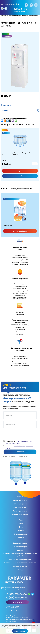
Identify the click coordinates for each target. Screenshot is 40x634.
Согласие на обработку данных (20, 559)
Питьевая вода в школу (20, 514)
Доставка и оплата (20, 543)
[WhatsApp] (16, 121)
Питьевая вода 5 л (20, 504)
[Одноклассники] (5, 121)
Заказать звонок (17, 602)
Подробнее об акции (20, 231)
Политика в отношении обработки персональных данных (20, 555)
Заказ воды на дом (20, 511)
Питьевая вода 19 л (20, 500)
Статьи (20, 570)
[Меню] (2, 5)
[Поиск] (26, 5)
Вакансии (20, 550)
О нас (21, 527)
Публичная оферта (20, 566)
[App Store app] (5, 8)
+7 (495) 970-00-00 (16, 597)
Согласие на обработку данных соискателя (20, 563)
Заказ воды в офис (20, 507)
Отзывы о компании (21, 534)
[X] (10, 121)
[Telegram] (7, 121)
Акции (21, 520)
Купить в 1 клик (20, 176)
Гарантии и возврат (20, 547)
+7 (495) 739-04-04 (9, 4)
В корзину (20, 171)
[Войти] (36, 5)
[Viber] (13, 121)
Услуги (21, 523)
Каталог (20, 497)
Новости (21, 530)
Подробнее (25, 627)
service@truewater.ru (13, 611)
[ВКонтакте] (2, 121)
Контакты (21, 538)
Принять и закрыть (20, 631)
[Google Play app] (2, 8)
